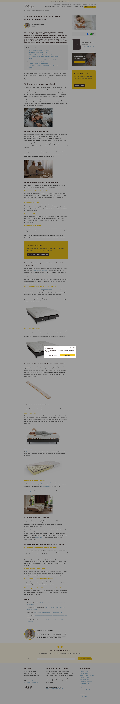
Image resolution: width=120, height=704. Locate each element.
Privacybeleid (72, 347)
